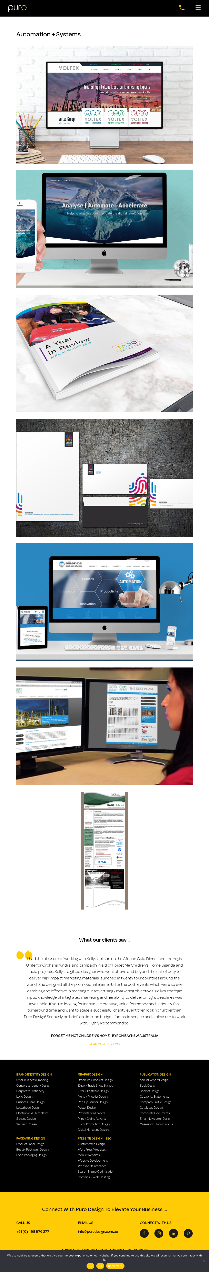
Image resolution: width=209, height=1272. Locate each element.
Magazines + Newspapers (156, 1124)
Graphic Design (90, 1074)
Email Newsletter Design (155, 1119)
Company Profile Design (155, 1102)
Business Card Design (30, 1102)
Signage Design (26, 1119)
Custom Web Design (91, 1144)
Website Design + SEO (94, 1138)
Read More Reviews (104, 1044)
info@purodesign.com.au (98, 1231)
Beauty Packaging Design (32, 1149)
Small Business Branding (32, 1080)
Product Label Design (30, 1144)
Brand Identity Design (34, 1074)
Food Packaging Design (31, 1155)
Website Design (26, 1124)
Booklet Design (149, 1091)
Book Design (148, 1086)
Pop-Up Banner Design (93, 1102)
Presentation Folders (91, 1113)
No (100, 1266)
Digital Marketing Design (93, 1130)
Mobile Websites (89, 1155)
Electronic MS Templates (32, 1113)
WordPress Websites (92, 1149)
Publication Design (155, 1074)
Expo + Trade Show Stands (95, 1086)
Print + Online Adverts (92, 1119)
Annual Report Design (154, 1080)
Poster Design (87, 1108)
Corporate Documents (155, 1113)
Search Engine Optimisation (96, 1172)
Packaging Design (30, 1138)
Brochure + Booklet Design (95, 1080)
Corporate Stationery (30, 1091)
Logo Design (24, 1097)
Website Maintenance (92, 1166)
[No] (204, 1261)
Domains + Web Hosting (94, 1177)
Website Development (93, 1161)
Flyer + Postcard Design (93, 1091)
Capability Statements (154, 1097)
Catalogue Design (151, 1108)
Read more (115, 1266)
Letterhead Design (28, 1108)
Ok (90, 1266)
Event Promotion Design (94, 1124)
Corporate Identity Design (33, 1086)
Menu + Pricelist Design (93, 1097)
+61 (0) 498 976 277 (32, 1231)
